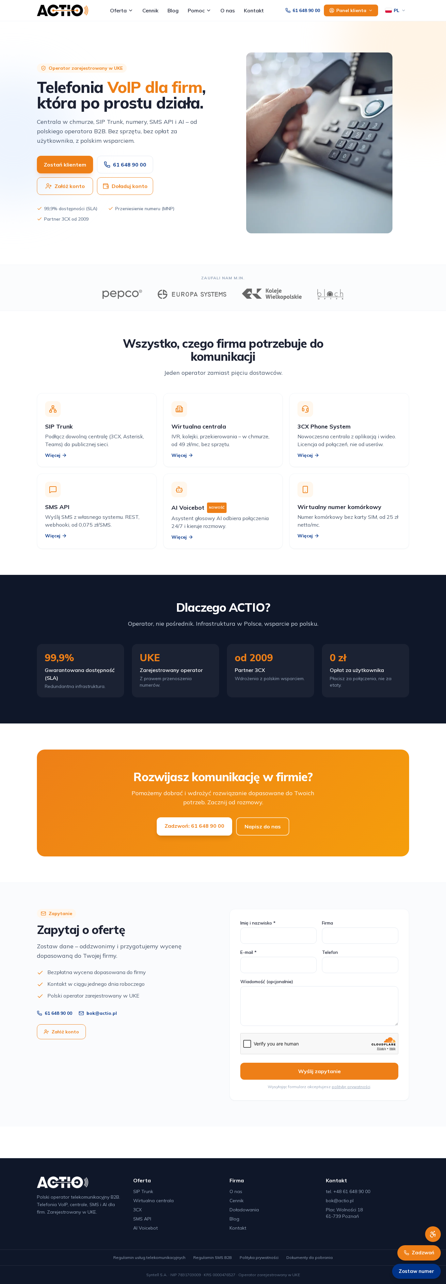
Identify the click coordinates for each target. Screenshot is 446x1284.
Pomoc (196, 10)
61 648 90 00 (306, 10)
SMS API (142, 1219)
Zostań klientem (65, 164)
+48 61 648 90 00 (351, 1191)
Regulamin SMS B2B (212, 1257)
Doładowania (244, 1210)
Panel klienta (351, 10)
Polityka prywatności (259, 1257)
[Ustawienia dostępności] (433, 1234)
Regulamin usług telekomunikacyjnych (149, 1257)
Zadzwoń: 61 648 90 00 (194, 826)
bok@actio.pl (102, 1013)
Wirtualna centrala (153, 1201)
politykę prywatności (351, 1086)
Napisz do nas (263, 826)
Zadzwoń (423, 1252)
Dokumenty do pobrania (309, 1257)
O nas (227, 10)
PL (396, 10)
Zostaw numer (416, 1271)
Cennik (150, 10)
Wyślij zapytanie (319, 1071)
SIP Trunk (143, 1191)
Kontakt (254, 10)
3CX (137, 1210)
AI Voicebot (145, 1228)
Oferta (118, 10)
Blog (173, 10)
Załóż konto (70, 186)
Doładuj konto (130, 186)
